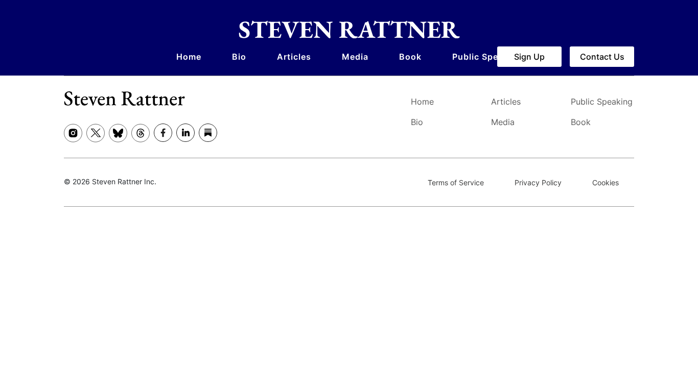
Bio (239, 57)
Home (188, 57)
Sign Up (529, 57)
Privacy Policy (538, 182)
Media (355, 57)
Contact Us (602, 57)
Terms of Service (456, 182)
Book (410, 57)
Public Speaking (487, 57)
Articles (294, 57)
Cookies (605, 182)
